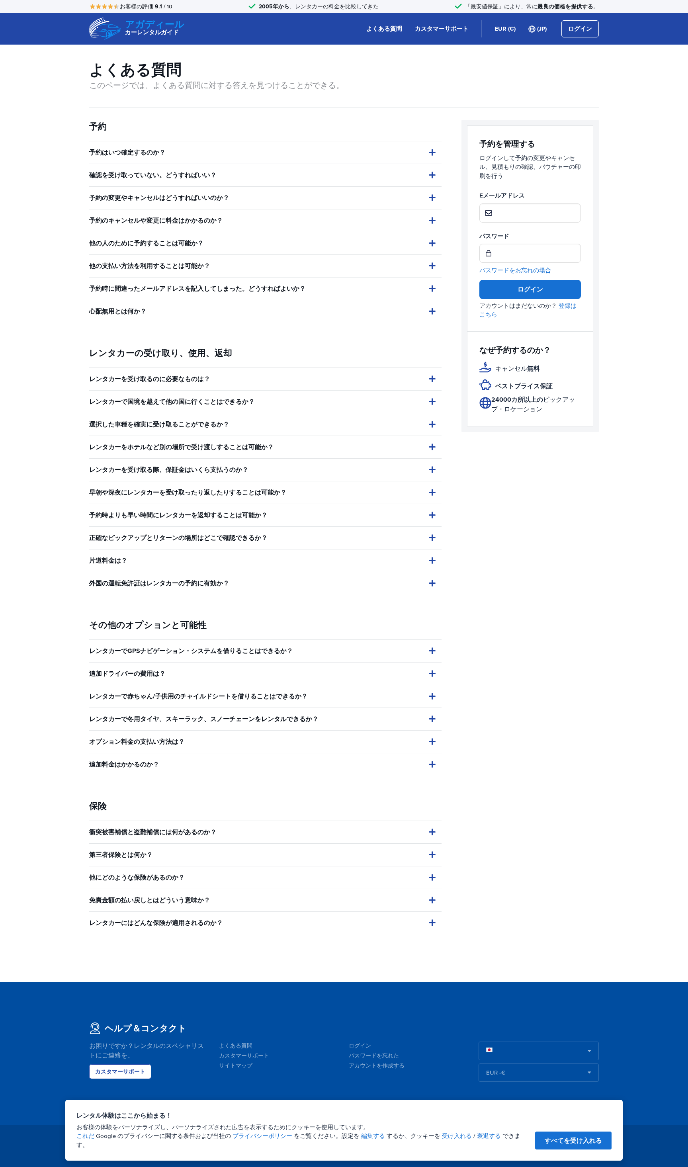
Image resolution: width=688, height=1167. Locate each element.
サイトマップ (235, 1065)
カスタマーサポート (442, 28)
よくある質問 (384, 28)
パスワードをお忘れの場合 (515, 270)
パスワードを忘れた (374, 1055)
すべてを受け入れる (573, 1140)
